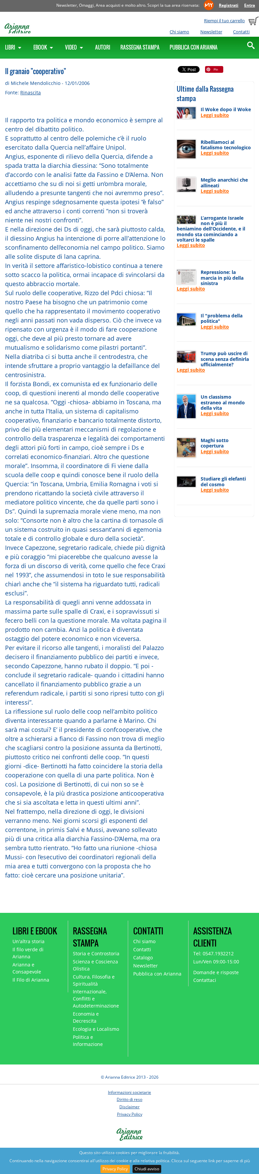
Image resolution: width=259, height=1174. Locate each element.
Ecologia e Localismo (96, 1029)
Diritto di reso (129, 1099)
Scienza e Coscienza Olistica (95, 965)
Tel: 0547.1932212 (213, 953)
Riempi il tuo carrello (224, 21)
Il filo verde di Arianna (28, 953)
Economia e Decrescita (86, 1017)
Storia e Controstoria (96, 953)
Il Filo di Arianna (30, 980)
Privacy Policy (115, 1169)
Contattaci (204, 980)
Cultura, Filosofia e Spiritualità (94, 980)
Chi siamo (179, 32)
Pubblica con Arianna (194, 47)
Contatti (241, 32)
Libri (10, 47)
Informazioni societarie (129, 1092)
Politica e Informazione (88, 1040)
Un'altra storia (28, 941)
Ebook (40, 47)
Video (71, 47)
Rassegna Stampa (140, 47)
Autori (102, 47)
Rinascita (30, 92)
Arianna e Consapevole (26, 968)
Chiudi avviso (147, 1169)
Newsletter (211, 32)
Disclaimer (129, 1107)
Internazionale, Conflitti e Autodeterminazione (96, 998)
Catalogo (143, 957)
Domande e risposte (216, 972)
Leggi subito (215, 115)
